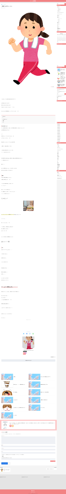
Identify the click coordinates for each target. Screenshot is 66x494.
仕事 (58, 15)
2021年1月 (58, 133)
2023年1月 (58, 124)
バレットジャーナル (60, 12)
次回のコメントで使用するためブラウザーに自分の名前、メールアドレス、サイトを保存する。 (13, 454)
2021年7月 (58, 127)
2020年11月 (58, 136)
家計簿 (59, 8)
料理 (57, 158)
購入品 (58, 167)
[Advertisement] (22, 93)
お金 (57, 144)
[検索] (65, 4)
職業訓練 (59, 28)
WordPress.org (59, 178)
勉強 (3, 120)
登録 (57, 172)
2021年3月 (58, 130)
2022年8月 (58, 125)
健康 (57, 153)
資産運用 (59, 9)
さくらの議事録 (33, 0)
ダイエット (59, 18)
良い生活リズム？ (5, 119)
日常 (57, 159)
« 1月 (57, 42)
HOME (33, 490)
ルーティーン (59, 150)
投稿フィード (59, 175)
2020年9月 (58, 139)
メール (2, 448)
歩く (57, 99)
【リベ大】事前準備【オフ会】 (60, 91)
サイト (2, 451)
